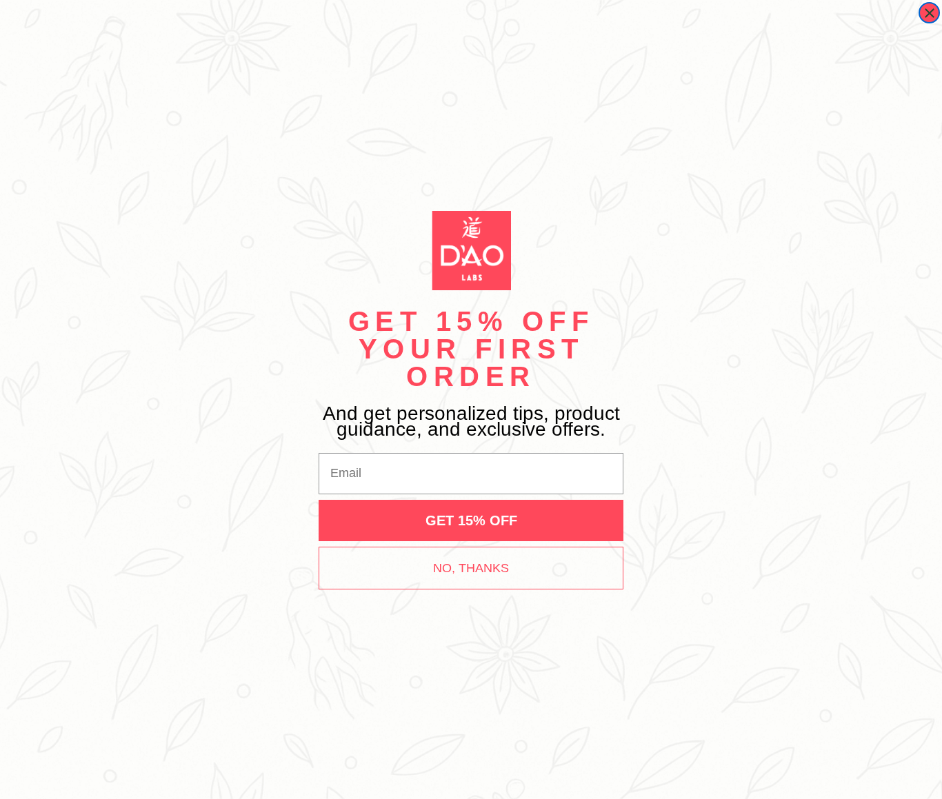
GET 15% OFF (471, 520)
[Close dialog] (929, 13)
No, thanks (471, 568)
